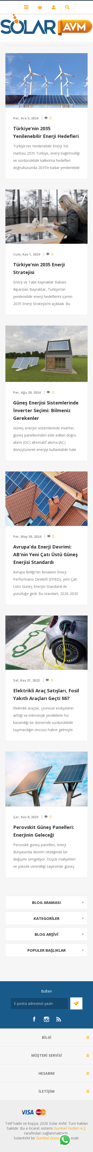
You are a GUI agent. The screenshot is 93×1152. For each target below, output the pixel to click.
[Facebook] (34, 1019)
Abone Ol (76, 1003)
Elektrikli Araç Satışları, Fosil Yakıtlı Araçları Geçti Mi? (46, 694)
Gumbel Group (48, 1138)
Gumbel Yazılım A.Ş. (70, 1128)
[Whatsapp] (64, 1140)
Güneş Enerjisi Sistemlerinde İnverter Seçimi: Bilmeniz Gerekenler (46, 410)
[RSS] (59, 1019)
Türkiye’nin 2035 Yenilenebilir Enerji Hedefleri (46, 132)
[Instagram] (46, 1019)
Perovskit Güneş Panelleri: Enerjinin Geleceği (43, 831)
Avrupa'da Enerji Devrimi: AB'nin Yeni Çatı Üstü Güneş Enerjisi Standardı (45, 554)
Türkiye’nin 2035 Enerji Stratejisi (39, 268)
